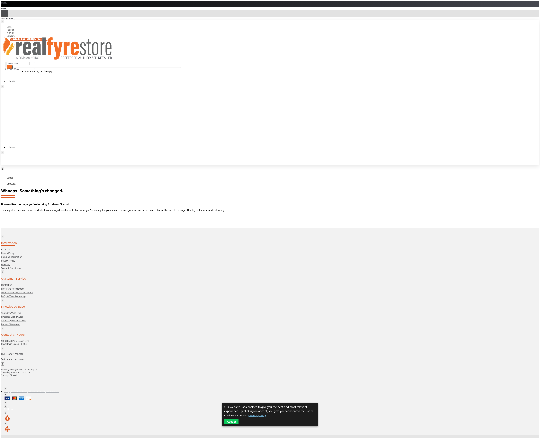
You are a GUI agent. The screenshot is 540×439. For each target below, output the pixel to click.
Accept (231, 422)
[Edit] (2, 21)
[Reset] (4, 13)
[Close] (2, 5)
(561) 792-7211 (16, 354)
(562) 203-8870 (16, 359)
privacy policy (257, 415)
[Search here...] (6, 64)
